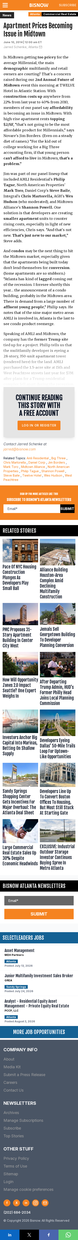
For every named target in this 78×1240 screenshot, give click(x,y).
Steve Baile (11, 475)
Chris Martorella (14, 462)
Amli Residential (38, 458)
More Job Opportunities (39, 1032)
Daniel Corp (36, 462)
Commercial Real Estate (59, 14)
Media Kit (12, 1067)
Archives (11, 1112)
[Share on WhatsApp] (68, 1235)
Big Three (58, 458)
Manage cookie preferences (28, 1189)
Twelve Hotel (31, 475)
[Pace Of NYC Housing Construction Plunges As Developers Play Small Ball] (20, 570)
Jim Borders (56, 462)
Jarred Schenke (29, 444)
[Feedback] (45, 1202)
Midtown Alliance (33, 467)
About (8, 1059)
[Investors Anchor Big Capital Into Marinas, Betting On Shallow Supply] (20, 735)
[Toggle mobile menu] (6, 5)
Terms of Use (15, 1166)
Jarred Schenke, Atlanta (20, 47)
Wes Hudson (53, 475)
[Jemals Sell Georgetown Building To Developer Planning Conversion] (57, 626)
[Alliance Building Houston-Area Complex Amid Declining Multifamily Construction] (57, 570)
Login (8, 1181)
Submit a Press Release (24, 1074)
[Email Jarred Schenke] (40, 47)
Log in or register (39, 425)
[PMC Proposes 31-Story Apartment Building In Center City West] (20, 626)
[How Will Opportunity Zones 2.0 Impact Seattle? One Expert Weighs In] (20, 680)
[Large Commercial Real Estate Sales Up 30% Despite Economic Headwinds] (20, 845)
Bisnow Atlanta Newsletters (34, 886)
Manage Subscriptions (23, 1120)
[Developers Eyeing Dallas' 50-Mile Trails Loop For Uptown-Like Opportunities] (57, 735)
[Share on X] (29, 1235)
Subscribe (67, 5)
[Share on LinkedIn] (10, 1235)
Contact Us (13, 1090)
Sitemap (10, 1174)
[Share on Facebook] (48, 1235)
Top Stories (13, 1136)
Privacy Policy (16, 1158)
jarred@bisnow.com (19, 449)
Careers (10, 1082)
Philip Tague (30, 471)
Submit (67, 509)
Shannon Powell (52, 471)
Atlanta (35, 14)
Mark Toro (10, 467)
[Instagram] (35, 1202)
